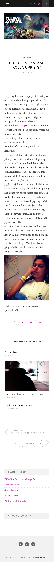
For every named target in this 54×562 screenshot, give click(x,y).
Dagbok (27, 57)
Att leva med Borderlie (15, 501)
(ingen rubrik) (11, 495)
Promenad (11, 351)
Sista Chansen (11, 490)
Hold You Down (12, 484)
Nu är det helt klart (19, 405)
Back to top (41, 557)
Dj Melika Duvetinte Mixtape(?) (19, 479)
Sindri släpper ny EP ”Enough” (25, 394)
